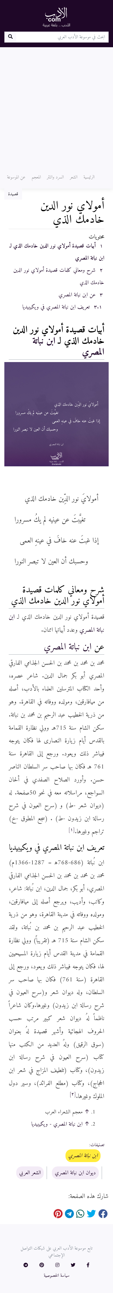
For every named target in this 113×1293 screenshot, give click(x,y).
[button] (88, 1265)
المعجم (36, 177)
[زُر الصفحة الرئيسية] (56, 17)
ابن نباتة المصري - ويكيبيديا (57, 1124)
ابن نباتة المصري (68, 647)
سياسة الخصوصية (57, 1276)
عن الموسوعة (16, 177)
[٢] (73, 1094)
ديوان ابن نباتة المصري (75, 1173)
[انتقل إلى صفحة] (10, 37)
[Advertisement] (56, 106)
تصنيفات (97, 1145)
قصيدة (13, 194)
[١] (71, 830)
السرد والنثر (55, 177)
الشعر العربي (30, 1173)
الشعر (73, 177)
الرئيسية (88, 177)
